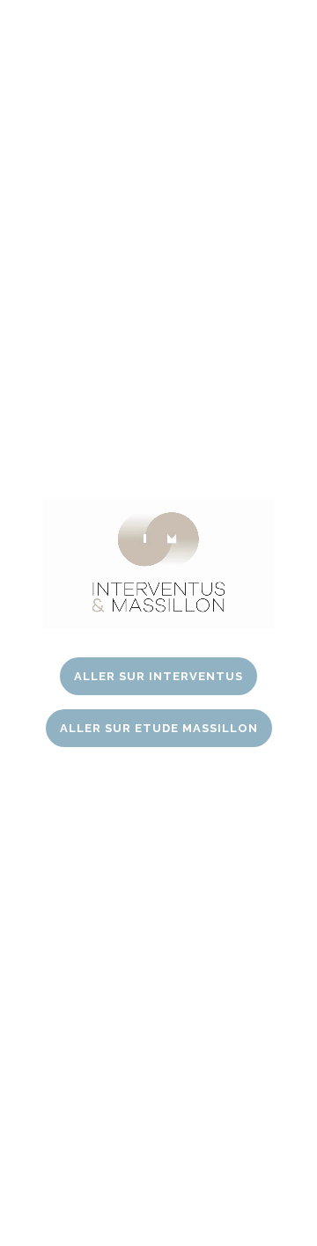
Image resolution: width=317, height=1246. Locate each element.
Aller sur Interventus (158, 676)
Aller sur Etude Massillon (159, 728)
